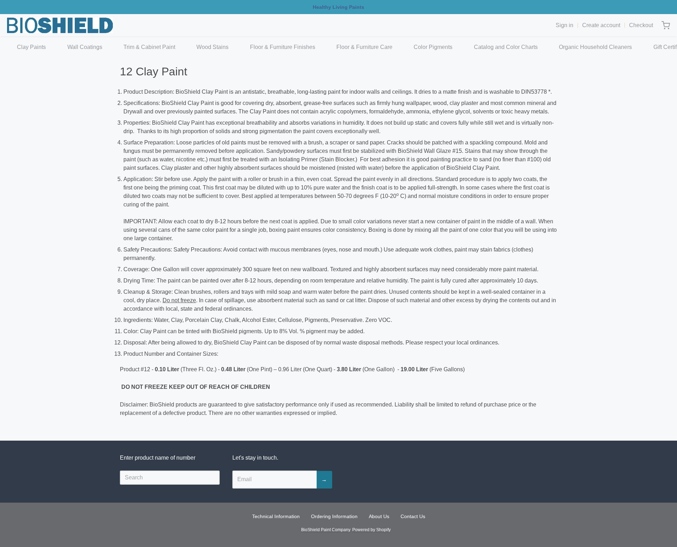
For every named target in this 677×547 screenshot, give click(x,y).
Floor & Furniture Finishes (282, 47)
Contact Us (413, 516)
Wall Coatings (84, 47)
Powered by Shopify (371, 529)
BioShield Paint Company (325, 529)
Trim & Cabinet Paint (149, 47)
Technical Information (276, 516)
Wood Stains (212, 47)
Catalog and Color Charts (506, 47)
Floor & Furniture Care (364, 47)
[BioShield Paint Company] (60, 25)
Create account (601, 25)
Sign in (564, 25)
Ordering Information (334, 516)
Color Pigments (433, 47)
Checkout (641, 25)
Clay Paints (31, 47)
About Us (379, 516)
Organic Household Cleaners (595, 47)
